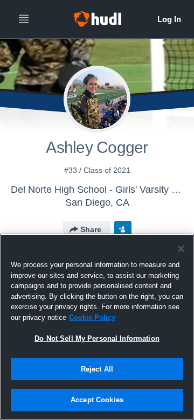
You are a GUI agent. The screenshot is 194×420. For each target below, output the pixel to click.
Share (90, 229)
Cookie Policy (92, 317)
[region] (97, 327)
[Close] (181, 249)
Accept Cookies (97, 400)
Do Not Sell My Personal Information (97, 338)
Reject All (97, 369)
